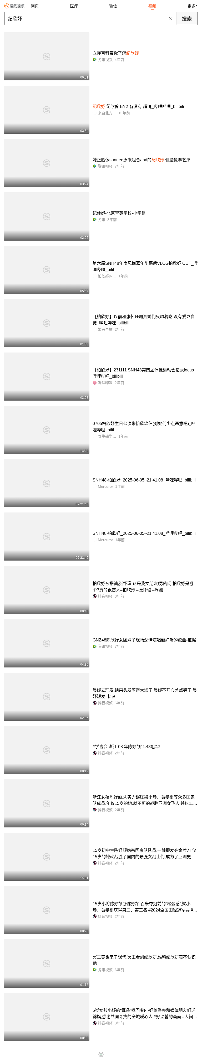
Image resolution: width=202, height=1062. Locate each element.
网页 (35, 6)
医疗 (74, 6)
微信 (113, 6)
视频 (152, 6)
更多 (191, 6)
